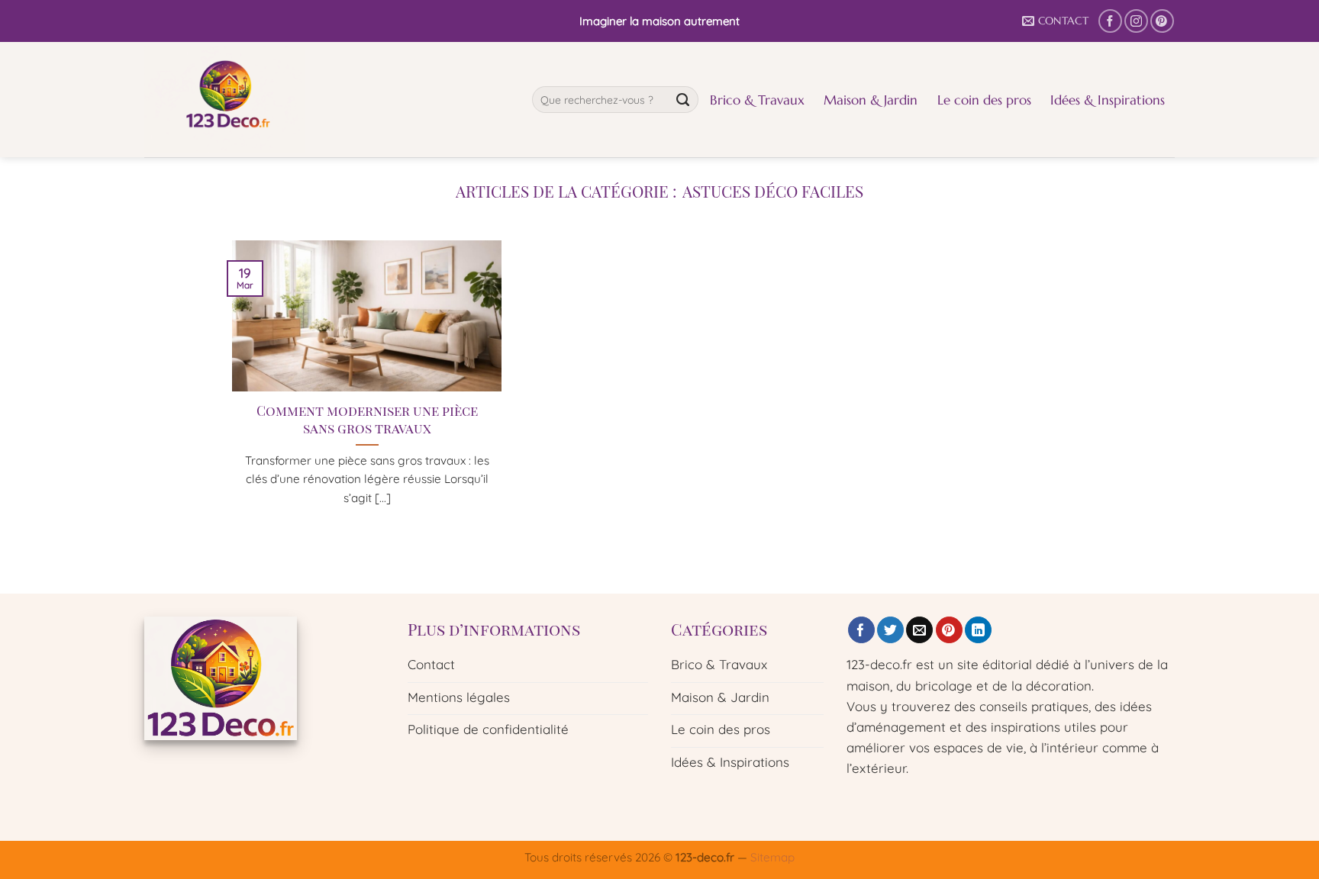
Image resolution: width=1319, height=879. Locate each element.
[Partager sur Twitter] (890, 630)
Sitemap (772, 857)
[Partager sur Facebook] (861, 630)
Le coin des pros (984, 100)
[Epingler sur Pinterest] (949, 630)
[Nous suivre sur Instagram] (1136, 21)
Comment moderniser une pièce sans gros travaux (367, 419)
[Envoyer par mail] (919, 630)
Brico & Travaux (757, 100)
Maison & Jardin (870, 100)
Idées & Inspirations (1107, 100)
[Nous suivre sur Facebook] (1110, 21)
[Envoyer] (683, 100)
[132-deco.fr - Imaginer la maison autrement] (326, 99)
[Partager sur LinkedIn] (978, 630)
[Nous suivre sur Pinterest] (1162, 21)
